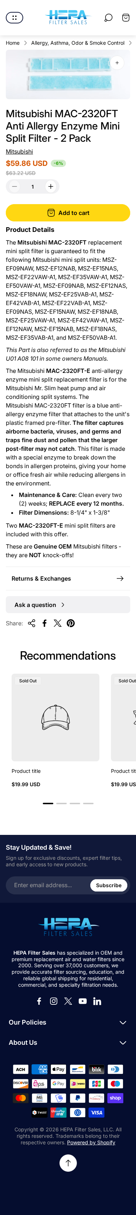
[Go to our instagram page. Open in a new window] (53, 1001)
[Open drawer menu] (14, 17)
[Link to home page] (68, 927)
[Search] (108, 18)
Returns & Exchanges (41, 578)
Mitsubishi (19, 151)
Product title (26, 771)
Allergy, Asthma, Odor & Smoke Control (77, 43)
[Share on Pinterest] (70, 623)
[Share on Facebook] (44, 623)
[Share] (31, 623)
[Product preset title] (55, 717)
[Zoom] (117, 63)
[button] (48, 803)
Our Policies (27, 1022)
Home (13, 43)
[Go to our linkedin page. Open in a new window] (97, 1001)
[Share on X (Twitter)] (57, 623)
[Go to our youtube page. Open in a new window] (82, 1001)
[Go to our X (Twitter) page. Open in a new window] (68, 1001)
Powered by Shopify (91, 1142)
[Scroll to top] (68, 1163)
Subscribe (108, 885)
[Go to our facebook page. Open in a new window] (39, 1001)
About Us (23, 1042)
